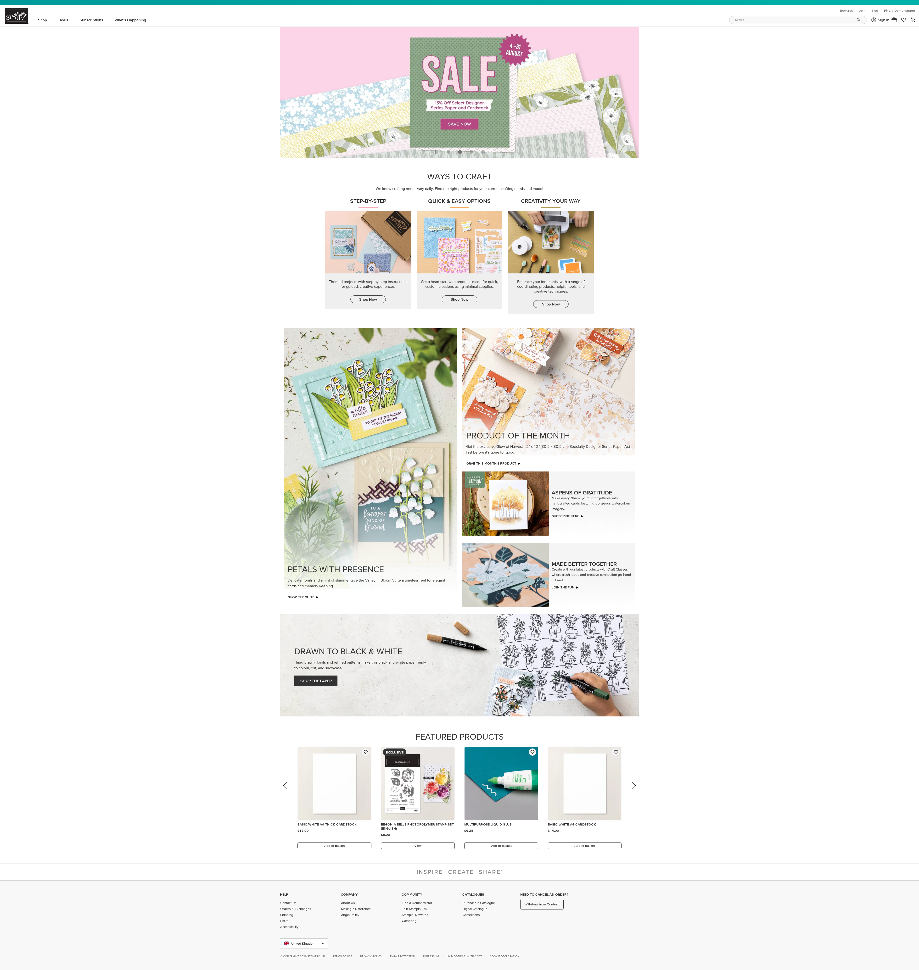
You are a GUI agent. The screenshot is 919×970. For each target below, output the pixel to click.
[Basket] (913, 20)
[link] (904, 20)
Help (284, 894)
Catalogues (473, 894)
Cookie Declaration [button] (505, 956)
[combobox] (798, 20)
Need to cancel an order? (544, 894)
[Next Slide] (633, 791)
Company (349, 894)
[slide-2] (471, 150)
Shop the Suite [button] (301, 596)
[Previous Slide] (285, 791)
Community (412, 894)
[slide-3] (483, 150)
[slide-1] (460, 150)
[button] (894, 20)
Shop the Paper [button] (316, 679)
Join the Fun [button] (563, 586)
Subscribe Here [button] (565, 515)
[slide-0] (448, 150)
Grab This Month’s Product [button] (491, 462)
